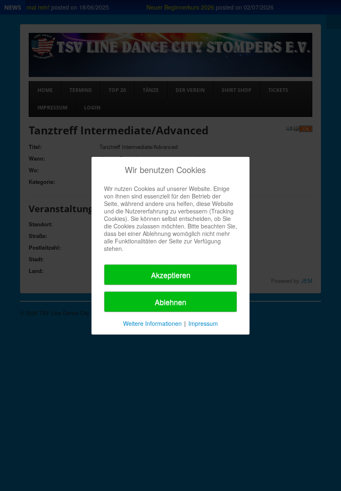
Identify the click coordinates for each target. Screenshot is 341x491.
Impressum (203, 323)
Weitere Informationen (152, 323)
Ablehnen (170, 301)
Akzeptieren (170, 274)
